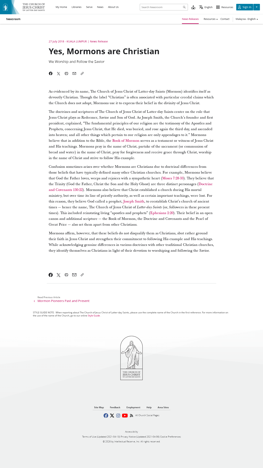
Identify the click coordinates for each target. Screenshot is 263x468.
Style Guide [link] (94, 315)
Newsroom (13, 19)
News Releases (190, 19)
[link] (125, 140)
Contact (224, 19)
